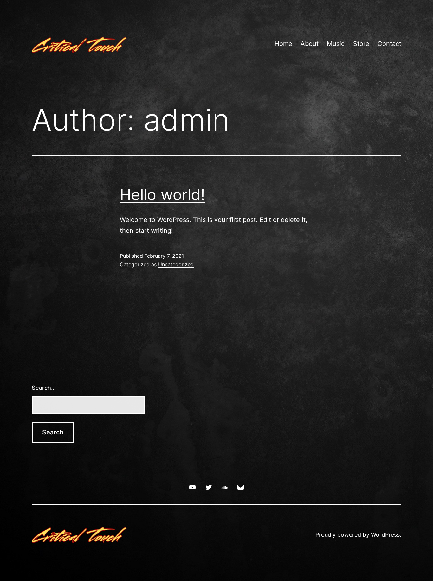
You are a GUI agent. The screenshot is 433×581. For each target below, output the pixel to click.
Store (361, 43)
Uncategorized (176, 264)
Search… (44, 387)
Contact (389, 43)
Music (336, 43)
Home (283, 43)
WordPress (385, 534)
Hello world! (162, 194)
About (310, 43)
